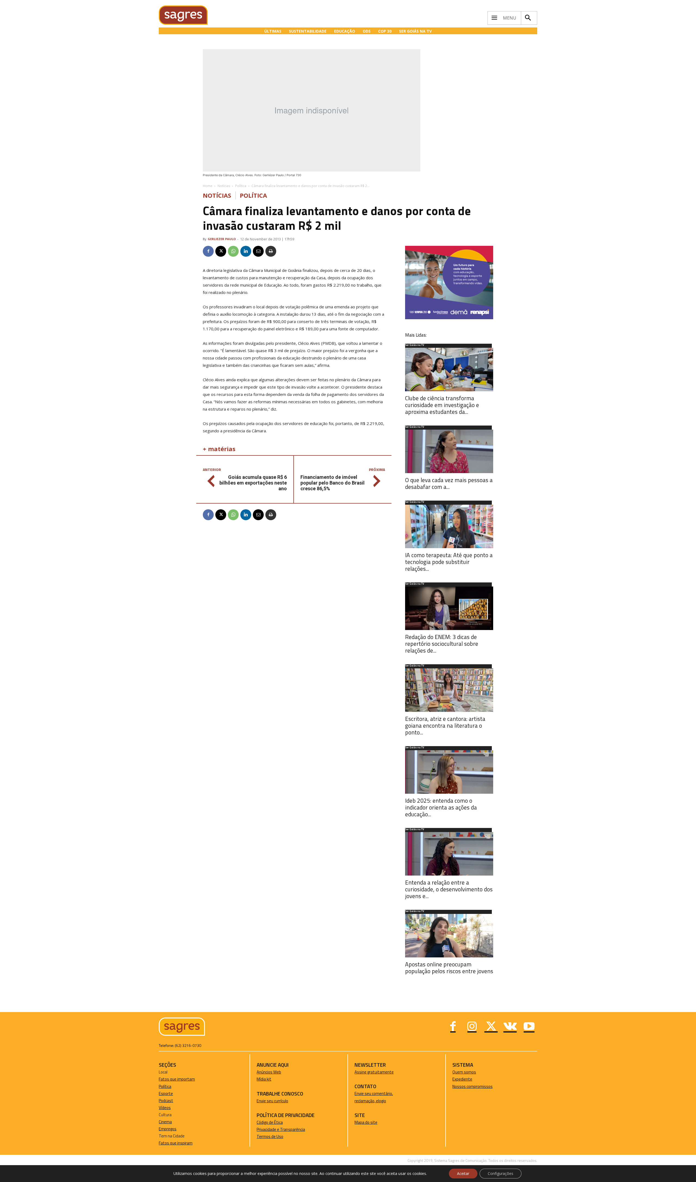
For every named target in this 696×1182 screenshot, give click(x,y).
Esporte (166, 1093)
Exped (457, 1079)
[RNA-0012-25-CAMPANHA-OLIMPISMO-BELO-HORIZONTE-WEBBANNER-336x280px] (449, 317)
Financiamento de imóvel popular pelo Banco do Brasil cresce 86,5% (332, 482)
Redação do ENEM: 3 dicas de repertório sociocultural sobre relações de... (441, 643)
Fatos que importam (177, 1079)
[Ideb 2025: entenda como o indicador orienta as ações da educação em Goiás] (449, 772)
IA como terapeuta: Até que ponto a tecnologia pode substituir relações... (449, 562)
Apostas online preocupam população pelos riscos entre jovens (449, 967)
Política (240, 186)
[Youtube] (529, 1027)
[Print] (270, 251)
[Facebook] (208, 251)
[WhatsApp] (233, 251)
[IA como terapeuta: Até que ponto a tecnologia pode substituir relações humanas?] (449, 526)
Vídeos (165, 1108)
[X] (220, 251)
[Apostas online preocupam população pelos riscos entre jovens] (449, 935)
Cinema (165, 1122)
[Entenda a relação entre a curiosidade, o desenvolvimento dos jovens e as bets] (449, 854)
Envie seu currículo (272, 1101)
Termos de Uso (270, 1136)
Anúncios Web (269, 1072)
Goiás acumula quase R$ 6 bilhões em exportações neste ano (253, 482)
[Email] (258, 251)
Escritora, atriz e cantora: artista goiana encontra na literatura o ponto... (445, 725)
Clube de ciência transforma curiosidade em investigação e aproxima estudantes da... (442, 405)
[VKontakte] (510, 1027)
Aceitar (463, 1173)
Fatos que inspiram (175, 1143)
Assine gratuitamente (374, 1072)
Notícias (223, 186)
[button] (527, 17)
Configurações (500, 1173)
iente (467, 1079)
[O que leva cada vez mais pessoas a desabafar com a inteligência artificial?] (449, 451)
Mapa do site (366, 1122)
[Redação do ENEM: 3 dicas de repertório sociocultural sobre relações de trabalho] (449, 608)
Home (207, 186)
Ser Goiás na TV (414, 345)
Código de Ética (270, 1122)
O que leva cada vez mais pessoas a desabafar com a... (449, 483)
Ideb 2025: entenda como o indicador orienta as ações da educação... (441, 807)
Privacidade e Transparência (281, 1129)
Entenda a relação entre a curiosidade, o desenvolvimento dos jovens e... (449, 889)
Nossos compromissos (472, 1086)
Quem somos (464, 1072)
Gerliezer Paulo (222, 239)
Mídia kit (264, 1079)
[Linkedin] (245, 251)
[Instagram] (472, 1027)
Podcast (166, 1100)
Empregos (167, 1129)
